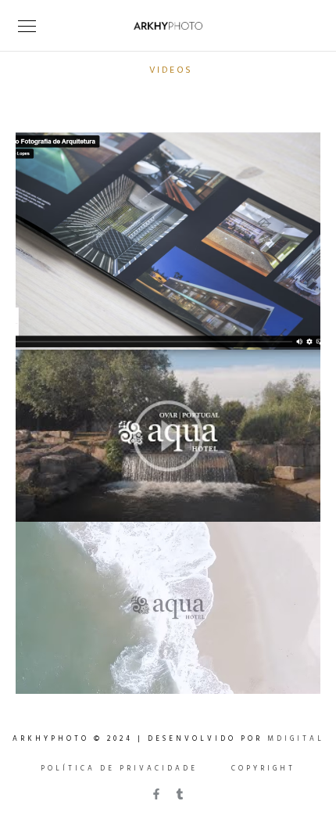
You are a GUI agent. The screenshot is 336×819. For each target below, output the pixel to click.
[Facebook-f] (156, 793)
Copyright (263, 768)
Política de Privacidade (119, 768)
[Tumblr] (179, 793)
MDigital (295, 739)
